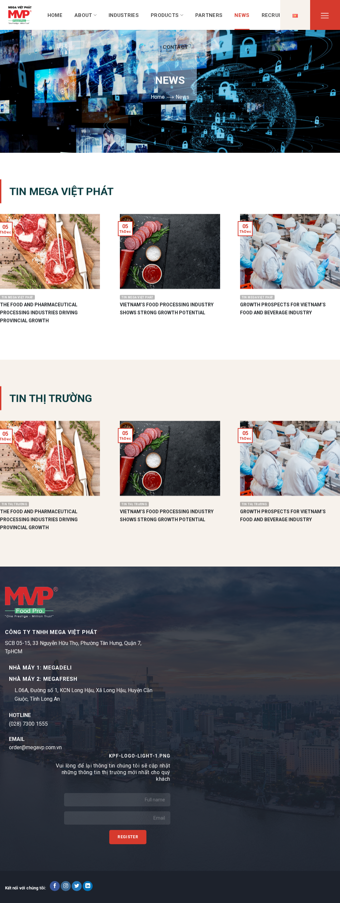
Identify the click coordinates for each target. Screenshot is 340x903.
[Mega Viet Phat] (20, 14)
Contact (175, 47)
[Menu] (325, 17)
